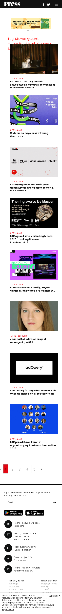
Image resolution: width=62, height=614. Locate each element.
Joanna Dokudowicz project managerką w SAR (28, 340)
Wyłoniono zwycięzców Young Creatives (29, 134)
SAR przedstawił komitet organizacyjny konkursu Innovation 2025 (33, 445)
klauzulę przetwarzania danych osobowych (28, 606)
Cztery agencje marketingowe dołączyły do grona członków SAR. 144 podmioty (32, 188)
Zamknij (54, 595)
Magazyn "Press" (49, 583)
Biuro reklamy (16, 589)
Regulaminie (8, 609)
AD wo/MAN (47, 589)
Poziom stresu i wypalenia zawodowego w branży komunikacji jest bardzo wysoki (32, 85)
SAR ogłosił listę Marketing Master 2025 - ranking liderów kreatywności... (32, 239)
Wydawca (14, 586)
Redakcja (13, 583)
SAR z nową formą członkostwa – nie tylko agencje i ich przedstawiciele (33, 392)
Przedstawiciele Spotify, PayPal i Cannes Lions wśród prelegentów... (32, 289)
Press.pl (45, 586)
